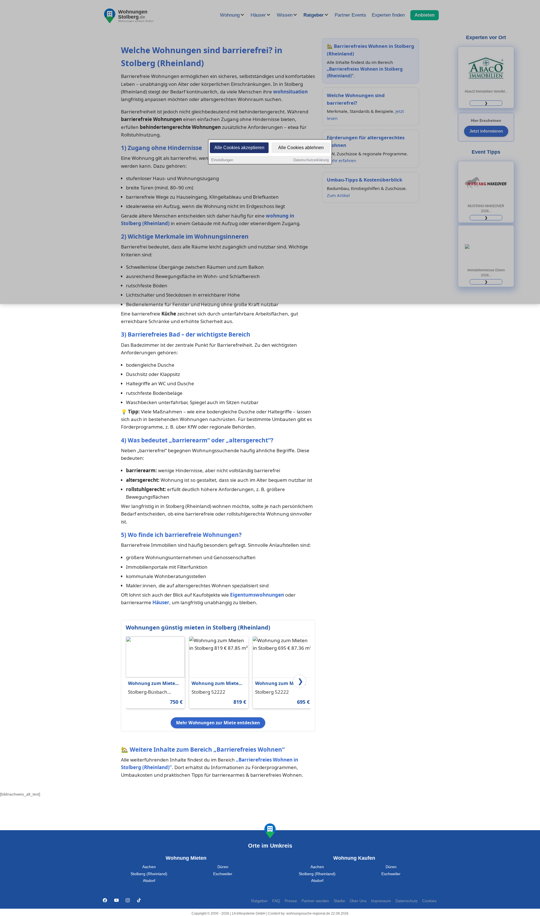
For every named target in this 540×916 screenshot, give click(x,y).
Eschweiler (222, 874)
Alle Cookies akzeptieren (239, 147)
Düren (222, 867)
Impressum (381, 901)
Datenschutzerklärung (311, 160)
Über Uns (358, 901)
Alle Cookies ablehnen (301, 147)
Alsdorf (149, 881)
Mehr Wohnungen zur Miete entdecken (218, 722)
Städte (339, 901)
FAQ (276, 901)
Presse (291, 901)
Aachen (149, 867)
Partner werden (315, 901)
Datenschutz (406, 901)
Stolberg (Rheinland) (148, 874)
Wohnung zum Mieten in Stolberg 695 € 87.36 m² (280, 683)
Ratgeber (259, 901)
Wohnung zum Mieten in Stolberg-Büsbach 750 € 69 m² (153, 683)
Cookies (429, 901)
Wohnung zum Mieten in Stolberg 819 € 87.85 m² (217, 683)
